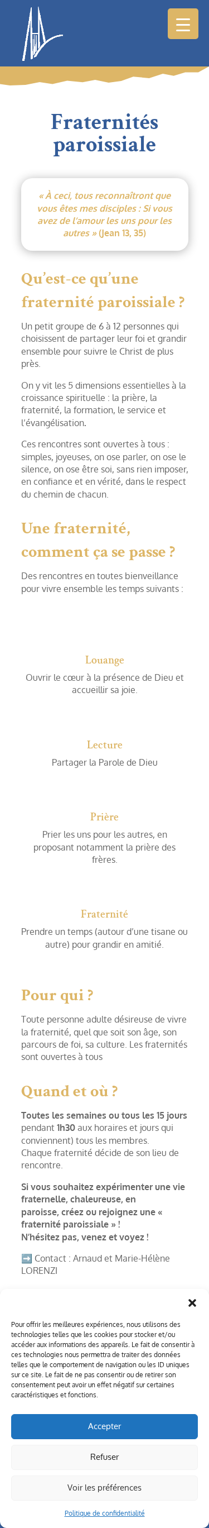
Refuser (104, 1456)
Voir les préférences (104, 1487)
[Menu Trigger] (183, 23)
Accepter (104, 1426)
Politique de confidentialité (105, 1513)
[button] (192, 1303)
